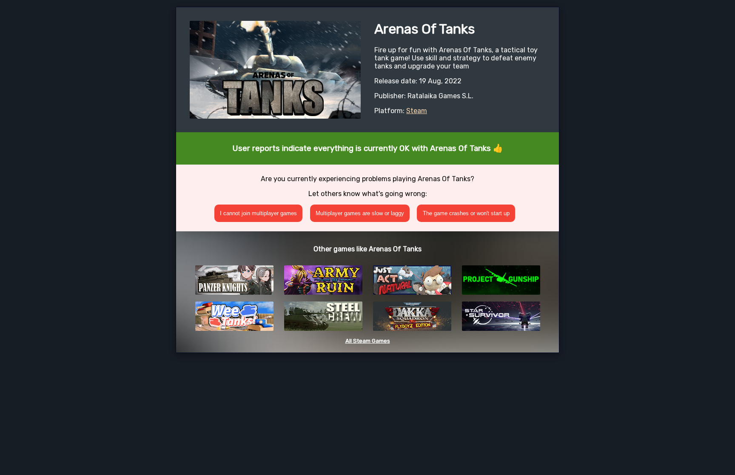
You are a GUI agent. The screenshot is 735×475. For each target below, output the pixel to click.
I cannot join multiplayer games (258, 213)
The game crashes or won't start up (466, 213)
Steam (416, 111)
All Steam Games (367, 341)
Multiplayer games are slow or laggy (360, 213)
